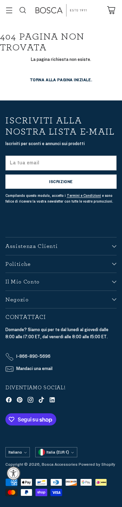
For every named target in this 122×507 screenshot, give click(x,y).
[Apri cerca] (22, 10)
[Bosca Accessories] (61, 10)
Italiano (15, 452)
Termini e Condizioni (84, 195)
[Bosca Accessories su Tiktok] (41, 401)
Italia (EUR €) (57, 452)
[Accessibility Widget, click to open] (13, 473)
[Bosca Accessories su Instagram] (30, 401)
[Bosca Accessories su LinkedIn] (52, 401)
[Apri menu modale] (9, 10)
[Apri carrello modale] (111, 10)
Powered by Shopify (97, 464)
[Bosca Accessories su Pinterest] (20, 401)
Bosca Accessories (60, 464)
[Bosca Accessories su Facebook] (9, 401)
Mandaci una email (34, 368)
